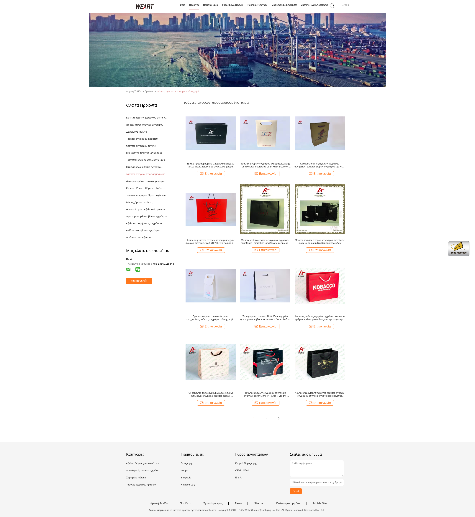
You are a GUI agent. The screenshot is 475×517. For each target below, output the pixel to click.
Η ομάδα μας (188, 484)
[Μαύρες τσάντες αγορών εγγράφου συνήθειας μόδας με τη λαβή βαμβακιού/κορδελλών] (320, 209)
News (238, 503)
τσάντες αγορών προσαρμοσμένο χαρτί (178, 91)
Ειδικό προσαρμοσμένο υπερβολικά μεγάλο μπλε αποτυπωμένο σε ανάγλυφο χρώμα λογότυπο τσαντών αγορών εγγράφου (210, 165)
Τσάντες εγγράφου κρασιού (142, 138)
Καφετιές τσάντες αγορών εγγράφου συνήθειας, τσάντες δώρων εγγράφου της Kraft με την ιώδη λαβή (319, 165)
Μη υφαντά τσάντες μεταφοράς (144, 152)
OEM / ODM (242, 470)
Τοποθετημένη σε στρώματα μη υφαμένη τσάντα (147, 159)
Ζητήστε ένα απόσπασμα (314, 5)
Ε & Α (238, 477)
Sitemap (259, 503)
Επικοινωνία (139, 280)
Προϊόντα (194, 5)
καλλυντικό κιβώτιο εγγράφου (143, 230)
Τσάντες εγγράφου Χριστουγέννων (146, 195)
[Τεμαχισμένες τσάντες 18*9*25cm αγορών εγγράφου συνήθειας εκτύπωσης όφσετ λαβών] (265, 285)
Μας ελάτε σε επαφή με (284, 5)
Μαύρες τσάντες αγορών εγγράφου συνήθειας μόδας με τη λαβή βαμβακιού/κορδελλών (320, 241)
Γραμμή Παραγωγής (246, 463)
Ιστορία (185, 470)
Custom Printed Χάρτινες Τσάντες (145, 188)
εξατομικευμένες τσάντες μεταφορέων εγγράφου (147, 181)
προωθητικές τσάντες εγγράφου (144, 124)
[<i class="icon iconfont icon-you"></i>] (278, 418)
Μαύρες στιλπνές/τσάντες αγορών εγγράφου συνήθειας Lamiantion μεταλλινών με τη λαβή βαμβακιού (265, 242)
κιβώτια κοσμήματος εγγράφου (144, 223)
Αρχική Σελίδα (159, 503)
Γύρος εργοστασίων (232, 5)
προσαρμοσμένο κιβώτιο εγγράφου (146, 216)
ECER (323, 510)
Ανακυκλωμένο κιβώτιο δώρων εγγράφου (147, 209)
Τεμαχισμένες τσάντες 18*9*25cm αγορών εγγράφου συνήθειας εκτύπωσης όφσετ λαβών (265, 318)
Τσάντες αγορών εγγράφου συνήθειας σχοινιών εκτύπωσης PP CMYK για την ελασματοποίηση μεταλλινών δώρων (265, 394)
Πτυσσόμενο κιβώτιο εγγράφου (144, 166)
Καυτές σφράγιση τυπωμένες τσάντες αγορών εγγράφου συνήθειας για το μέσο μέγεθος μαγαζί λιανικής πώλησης (319, 394)
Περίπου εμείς (210, 5)
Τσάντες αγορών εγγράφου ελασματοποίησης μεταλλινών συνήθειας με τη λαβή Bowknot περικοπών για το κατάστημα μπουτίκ (265, 165)
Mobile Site (320, 503)
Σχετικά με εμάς (213, 503)
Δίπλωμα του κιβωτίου (139, 237)
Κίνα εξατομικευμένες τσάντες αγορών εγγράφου (175, 510)
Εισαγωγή (186, 463)
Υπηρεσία (186, 477)
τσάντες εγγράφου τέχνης (141, 145)
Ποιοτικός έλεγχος (257, 5)
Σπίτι (182, 5)
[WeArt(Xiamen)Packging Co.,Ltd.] (144, 6)
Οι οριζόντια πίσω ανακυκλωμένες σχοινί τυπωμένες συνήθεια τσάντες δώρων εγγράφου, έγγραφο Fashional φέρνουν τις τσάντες (210, 394)
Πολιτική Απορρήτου (288, 503)
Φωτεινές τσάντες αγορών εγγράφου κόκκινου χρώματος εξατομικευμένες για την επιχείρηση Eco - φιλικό (320, 318)
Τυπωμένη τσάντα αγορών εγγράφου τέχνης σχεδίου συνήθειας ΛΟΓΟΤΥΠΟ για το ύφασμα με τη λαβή (211, 242)
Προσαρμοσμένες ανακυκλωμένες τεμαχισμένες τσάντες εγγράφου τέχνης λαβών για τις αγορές (211, 318)
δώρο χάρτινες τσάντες (139, 202)
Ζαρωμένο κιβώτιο (137, 131)
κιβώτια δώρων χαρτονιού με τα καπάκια (147, 117)
